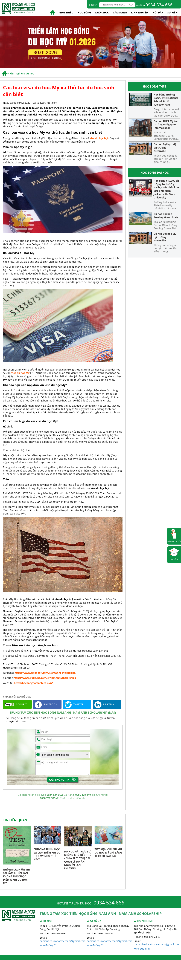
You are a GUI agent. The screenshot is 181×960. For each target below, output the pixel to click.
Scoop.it (21, 704)
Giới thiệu (66, 12)
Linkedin (109, 704)
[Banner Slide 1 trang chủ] (90, 42)
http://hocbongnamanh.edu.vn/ (33, 683)
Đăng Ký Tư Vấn (174, 541)
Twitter (78, 704)
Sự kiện (172, 12)
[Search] (131, 4)
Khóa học (102, 12)
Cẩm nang (120, 12)
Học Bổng (174, 559)
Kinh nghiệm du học (22, 73)
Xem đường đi (48, 945)
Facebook (50, 704)
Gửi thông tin (59, 779)
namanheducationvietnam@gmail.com (62, 941)
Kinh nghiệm (139, 12)
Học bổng (84, 12)
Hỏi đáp (158, 12)
